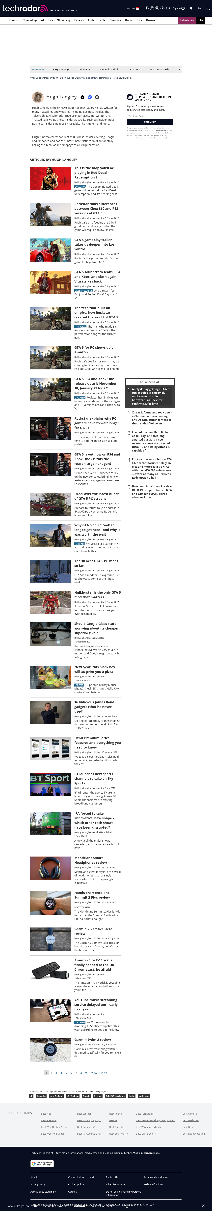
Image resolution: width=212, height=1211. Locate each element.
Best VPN (46, 1113)
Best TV (113, 1120)
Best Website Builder (52, 1133)
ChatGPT (135, 69)
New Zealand (56, 1096)
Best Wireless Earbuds (148, 1127)
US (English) (73, 1096)
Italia (131, 1096)
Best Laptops (84, 1113)
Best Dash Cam (191, 1120)
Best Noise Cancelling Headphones (155, 1120)
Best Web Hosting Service (55, 1127)
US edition (77, 1206)
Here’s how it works (121, 77)
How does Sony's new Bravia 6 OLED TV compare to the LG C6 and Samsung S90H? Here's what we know (152, 492)
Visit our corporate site (146, 1152)
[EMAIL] (97, 97)
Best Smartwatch (118, 1133)
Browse (151, 20)
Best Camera (190, 1113)
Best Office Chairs (146, 1133)
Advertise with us (115, 1184)
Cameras (115, 20)
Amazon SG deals (159, 69)
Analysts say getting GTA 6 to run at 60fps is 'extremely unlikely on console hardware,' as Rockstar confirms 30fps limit (151, 396)
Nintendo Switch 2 (110, 69)
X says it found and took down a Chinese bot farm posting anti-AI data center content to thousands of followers (152, 418)
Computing (30, 20)
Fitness (79, 20)
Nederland (144, 1096)
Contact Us (112, 1177)
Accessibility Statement (43, 1191)
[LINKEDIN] (89, 97)
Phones (14, 20)
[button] (204, 8)
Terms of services (159, 128)
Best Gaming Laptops (89, 1120)
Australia (41, 1096)
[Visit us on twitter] (152, 8)
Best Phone (115, 1113)
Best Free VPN (48, 1120)
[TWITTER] (82, 97)
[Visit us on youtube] (157, 8)
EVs (139, 20)
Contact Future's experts (81, 1177)
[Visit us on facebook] (147, 8)
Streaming (63, 20)
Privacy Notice (162, 130)
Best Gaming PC (86, 1127)
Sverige (98, 1096)
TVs (50, 20)
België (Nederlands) (115, 1096)
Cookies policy (76, 1184)
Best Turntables (145, 1113)
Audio (91, 20)
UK (31, 1096)
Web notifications (153, 1184)
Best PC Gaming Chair (89, 1133)
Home (128, 20)
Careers (72, 1191)
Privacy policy (37, 1184)
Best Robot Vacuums (194, 1133)
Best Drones (189, 1127)
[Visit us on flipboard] (162, 8)
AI (42, 20)
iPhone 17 (84, 69)
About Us (35, 1177)
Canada (86, 1096)
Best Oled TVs (117, 1127)
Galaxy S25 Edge (60, 69)
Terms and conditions (156, 1177)
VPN (102, 20)
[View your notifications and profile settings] (191, 8)
